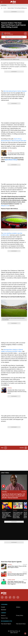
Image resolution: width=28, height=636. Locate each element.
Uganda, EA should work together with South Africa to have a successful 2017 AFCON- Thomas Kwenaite (13, 495)
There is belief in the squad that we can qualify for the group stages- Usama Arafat (18, 515)
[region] (14, 511)
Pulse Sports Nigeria (6, 623)
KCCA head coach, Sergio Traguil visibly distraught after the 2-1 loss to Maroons (6, 515)
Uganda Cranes (11, 579)
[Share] (25, 33)
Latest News (3, 5)
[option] (7, 511)
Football (4, 8)
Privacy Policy (19, 615)
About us (3, 615)
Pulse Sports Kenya (21, 623)
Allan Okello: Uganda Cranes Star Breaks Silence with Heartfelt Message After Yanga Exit (17, 583)
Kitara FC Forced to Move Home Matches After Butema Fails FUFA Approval (17, 574)
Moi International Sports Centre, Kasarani (15, 91)
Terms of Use (4, 618)
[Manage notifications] (25, 633)
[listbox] (14, 511)
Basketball (3, 609)
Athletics (18, 607)
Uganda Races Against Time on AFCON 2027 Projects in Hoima (17, 567)
